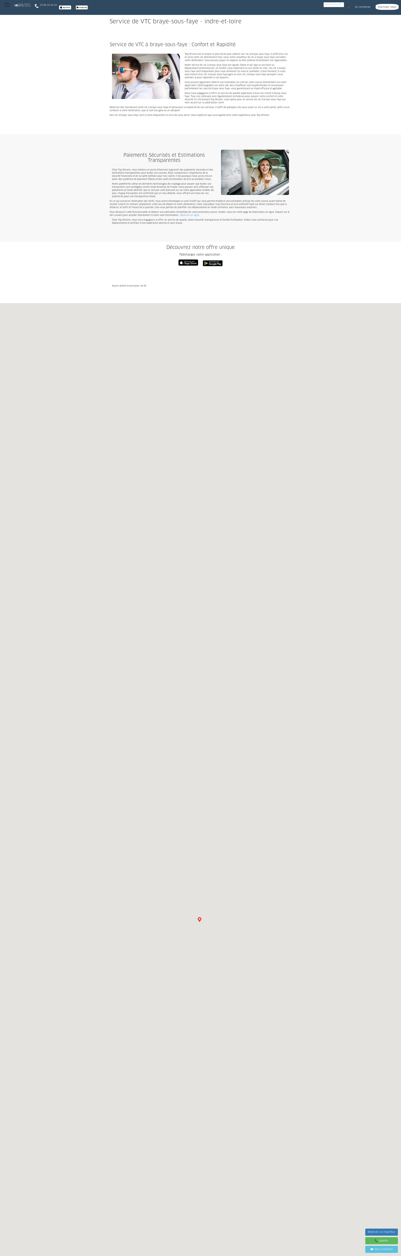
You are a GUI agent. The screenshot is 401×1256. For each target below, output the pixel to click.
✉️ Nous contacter (381, 1249)
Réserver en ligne (189, 215)
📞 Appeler (381, 1240)
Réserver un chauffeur (381, 1232)
